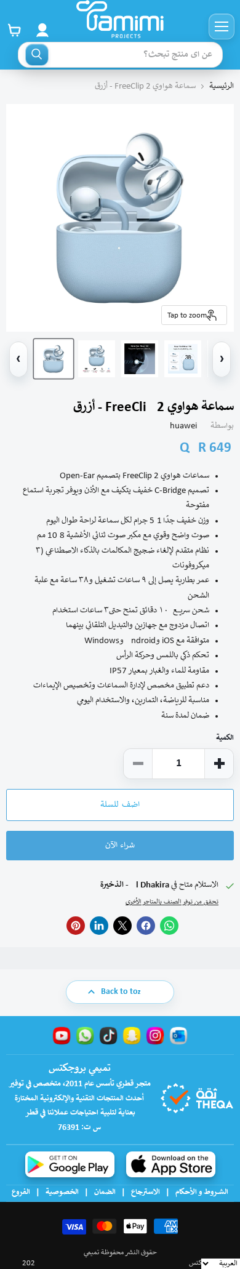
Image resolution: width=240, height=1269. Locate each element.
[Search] (37, 55)
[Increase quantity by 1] (219, 764)
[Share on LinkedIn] (99, 925)
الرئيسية (221, 86)
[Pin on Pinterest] (75, 925)
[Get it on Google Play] (69, 1164)
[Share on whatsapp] (169, 925)
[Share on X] (122, 925)
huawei (183, 426)
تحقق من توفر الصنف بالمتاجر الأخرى (172, 902)
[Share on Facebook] (146, 925)
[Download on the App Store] (170, 1164)
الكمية (225, 738)
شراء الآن (120, 846)
